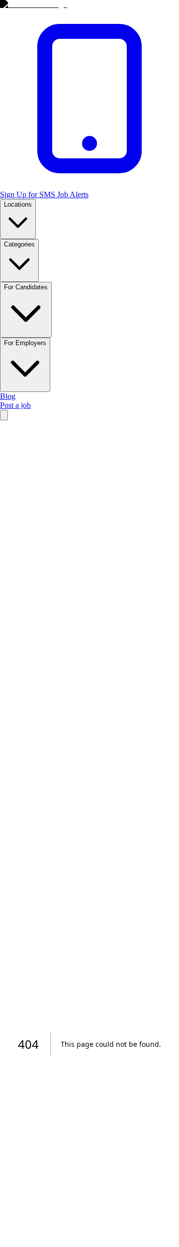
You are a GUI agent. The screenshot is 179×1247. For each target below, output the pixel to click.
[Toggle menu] (4, 415)
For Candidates (26, 287)
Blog (7, 396)
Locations (18, 204)
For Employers (25, 343)
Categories (19, 244)
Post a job (15, 405)
